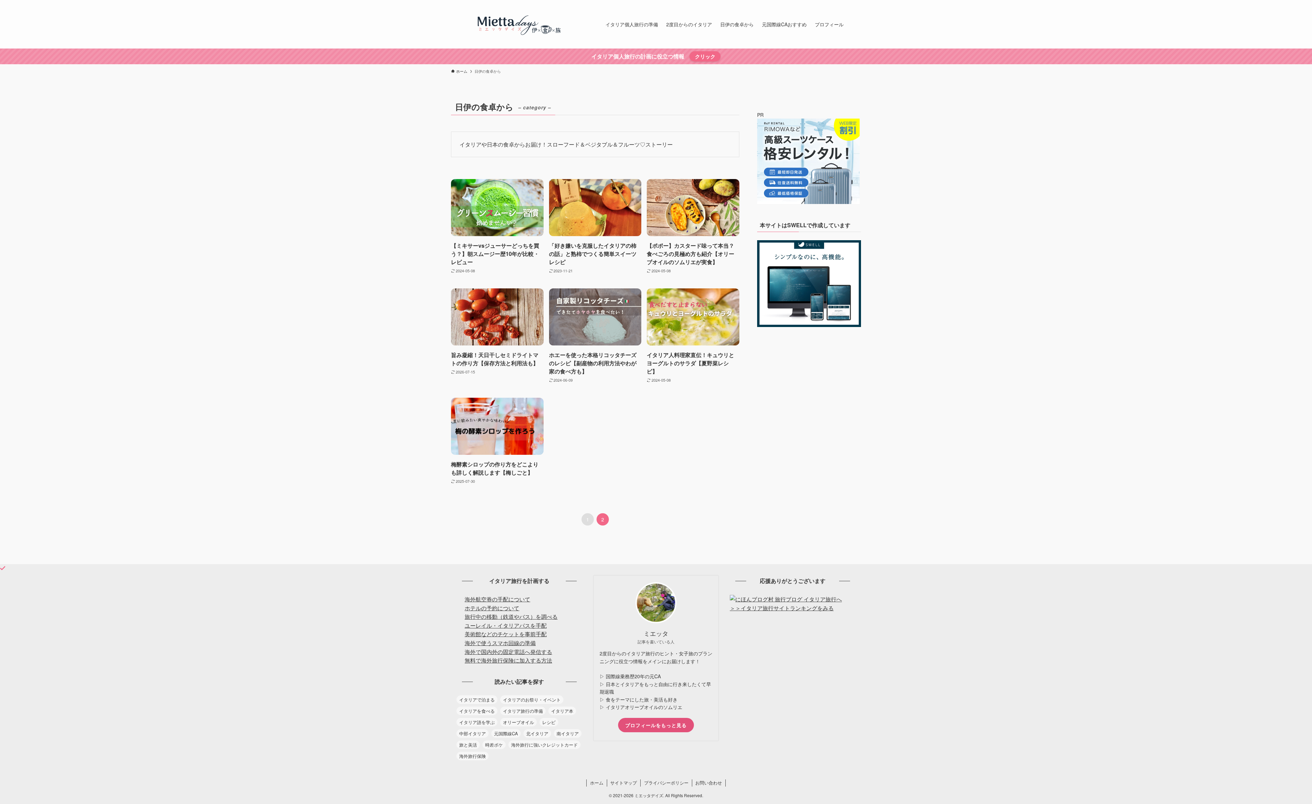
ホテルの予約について (492, 608)
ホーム (596, 782)
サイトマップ (623, 782)
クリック (705, 56)
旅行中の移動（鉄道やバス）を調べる (511, 617)
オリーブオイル (518, 722)
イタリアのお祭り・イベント (532, 699)
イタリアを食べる (477, 711)
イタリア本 (562, 711)
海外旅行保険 (472, 756)
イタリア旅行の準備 (523, 711)
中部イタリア (472, 733)
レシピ (549, 722)
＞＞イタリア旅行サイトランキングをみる (782, 608)
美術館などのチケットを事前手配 (506, 634)
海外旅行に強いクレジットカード (544, 744)
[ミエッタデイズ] (519, 24)
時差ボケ (494, 744)
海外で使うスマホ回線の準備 (500, 643)
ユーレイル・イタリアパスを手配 (506, 625)
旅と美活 (468, 744)
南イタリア (568, 733)
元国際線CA (506, 733)
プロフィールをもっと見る (656, 725)
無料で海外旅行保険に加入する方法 (508, 660)
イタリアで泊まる (477, 699)
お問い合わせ (708, 782)
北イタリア (537, 733)
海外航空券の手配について (497, 599)
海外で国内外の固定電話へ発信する (508, 652)
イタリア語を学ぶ (477, 722)
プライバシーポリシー (666, 782)
